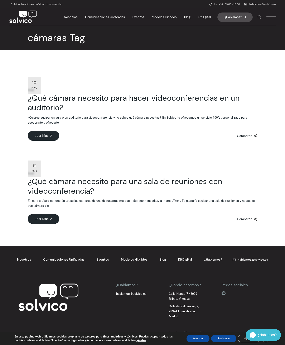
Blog (163, 259)
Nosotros (24, 259)
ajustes (141, 340)
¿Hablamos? (213, 259)
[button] (263, 335)
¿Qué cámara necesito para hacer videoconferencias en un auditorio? (134, 103)
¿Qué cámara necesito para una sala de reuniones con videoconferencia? (125, 186)
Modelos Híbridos (134, 259)
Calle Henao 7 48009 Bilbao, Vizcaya (183, 296)
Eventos (103, 259)
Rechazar (223, 338)
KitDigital (185, 259)
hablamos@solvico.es (262, 4)
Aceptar (198, 338)
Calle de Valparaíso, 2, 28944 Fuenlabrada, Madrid (184, 311)
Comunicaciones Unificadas (63, 259)
